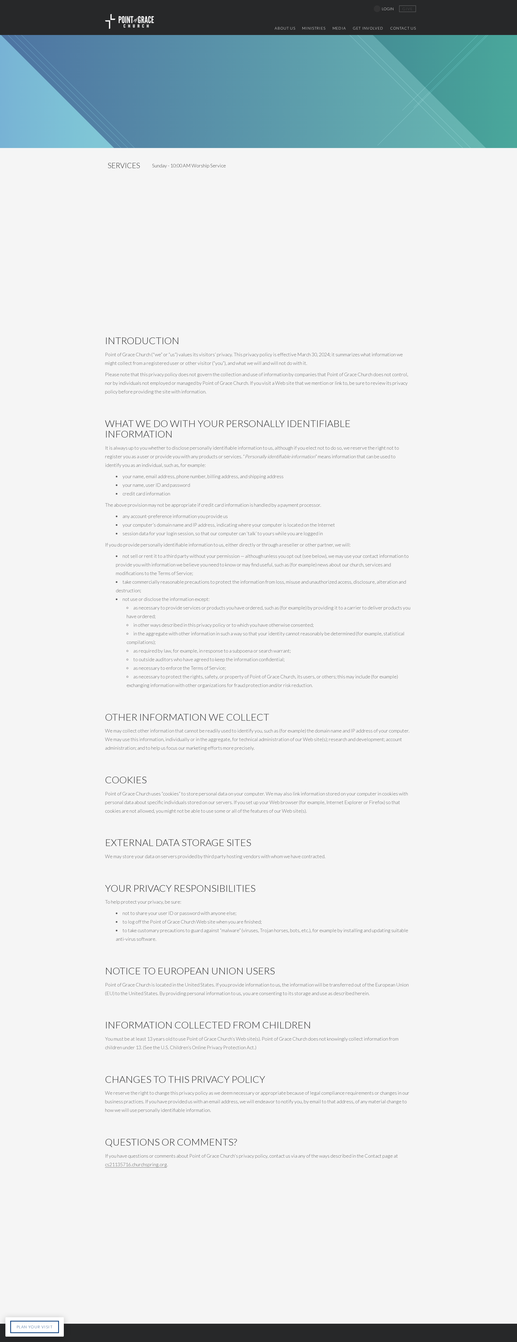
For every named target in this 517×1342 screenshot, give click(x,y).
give (407, 8)
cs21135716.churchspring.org (136, 1164)
